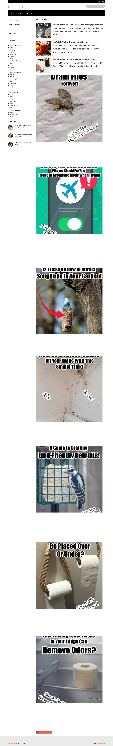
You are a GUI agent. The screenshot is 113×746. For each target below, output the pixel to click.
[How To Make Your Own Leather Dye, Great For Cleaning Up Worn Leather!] (43, 30)
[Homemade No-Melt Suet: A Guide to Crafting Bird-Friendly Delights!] (69, 479)
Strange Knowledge (15, 110)
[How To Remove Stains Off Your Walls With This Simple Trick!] (69, 389)
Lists (11, 88)
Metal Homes (14, 92)
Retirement (13, 101)
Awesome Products (15, 45)
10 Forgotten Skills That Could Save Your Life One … (23, 127)
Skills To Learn (14, 105)
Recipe (12, 99)
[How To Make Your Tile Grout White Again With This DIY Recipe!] (43, 65)
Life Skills (13, 83)
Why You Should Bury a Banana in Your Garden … (23, 135)
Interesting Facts (15, 79)
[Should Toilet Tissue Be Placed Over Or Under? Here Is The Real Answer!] (69, 575)
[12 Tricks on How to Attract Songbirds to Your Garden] (69, 301)
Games (12, 67)
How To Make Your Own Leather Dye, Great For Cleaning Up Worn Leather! (78, 24)
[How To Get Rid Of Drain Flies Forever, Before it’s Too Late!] (69, 108)
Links (11, 85)
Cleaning (12, 56)
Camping (12, 50)
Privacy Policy (29, 13)
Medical (12, 90)
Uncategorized (14, 114)
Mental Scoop (15, 6)
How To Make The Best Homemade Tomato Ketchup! (70, 42)
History (12, 74)
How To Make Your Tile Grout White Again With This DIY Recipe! (74, 59)
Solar (11, 108)
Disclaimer (19, 13)
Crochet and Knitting (15, 61)
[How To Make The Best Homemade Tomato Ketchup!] (43, 48)
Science (12, 103)
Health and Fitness (15, 72)
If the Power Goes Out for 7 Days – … (23, 143)
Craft (11, 59)
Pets (11, 96)
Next (50, 732)
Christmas (13, 54)
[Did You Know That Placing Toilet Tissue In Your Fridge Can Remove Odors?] (69, 669)
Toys (11, 112)
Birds (11, 47)
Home (11, 13)
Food (11, 65)
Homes (12, 76)
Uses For (12, 117)
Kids (11, 81)
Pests (11, 94)
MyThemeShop (101, 743)
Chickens (12, 52)
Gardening (13, 70)
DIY (11, 63)
